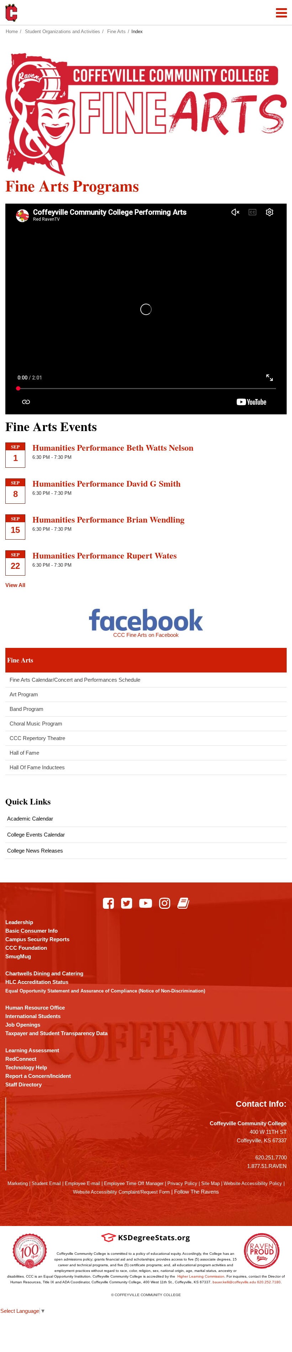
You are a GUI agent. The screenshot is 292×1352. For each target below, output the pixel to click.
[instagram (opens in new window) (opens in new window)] (164, 903)
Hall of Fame (24, 753)
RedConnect (20, 1059)
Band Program (26, 709)
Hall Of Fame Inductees (37, 767)
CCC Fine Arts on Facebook (146, 635)
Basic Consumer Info (31, 931)
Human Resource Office (35, 1008)
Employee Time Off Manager (133, 1183)
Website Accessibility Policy (253, 1183)
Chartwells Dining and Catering (44, 973)
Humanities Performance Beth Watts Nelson (112, 447)
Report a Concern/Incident (38, 1076)
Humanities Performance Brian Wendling (108, 519)
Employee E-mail (82, 1183)
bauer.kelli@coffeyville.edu (234, 1282)
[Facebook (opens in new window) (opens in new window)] (108, 903)
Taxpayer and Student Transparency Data (56, 1033)
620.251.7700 (271, 1157)
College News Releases (35, 851)
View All (15, 585)
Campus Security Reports (37, 939)
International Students (33, 1016)
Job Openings (22, 1025)
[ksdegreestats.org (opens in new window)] (145, 1237)
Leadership (19, 922)
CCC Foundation (26, 948)
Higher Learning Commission (200, 1276)
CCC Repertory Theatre (37, 738)
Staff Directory (23, 1084)
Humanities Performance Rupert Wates (104, 555)
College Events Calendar (36, 835)
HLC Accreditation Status (36, 982)
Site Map (210, 1183)
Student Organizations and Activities (62, 31)
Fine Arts (116, 31)
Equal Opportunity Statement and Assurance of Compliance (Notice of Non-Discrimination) (105, 991)
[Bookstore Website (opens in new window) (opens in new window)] (183, 903)
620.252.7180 (269, 1282)
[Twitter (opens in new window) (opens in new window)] (126, 903)
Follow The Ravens (196, 1192)
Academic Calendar (30, 819)
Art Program (24, 694)
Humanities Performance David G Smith (106, 483)
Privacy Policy (182, 1183)
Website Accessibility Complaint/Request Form (121, 1192)
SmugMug (18, 956)
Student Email (46, 1183)
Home (12, 31)
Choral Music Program (36, 723)
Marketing (17, 1183)
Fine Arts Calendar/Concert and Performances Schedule (75, 680)
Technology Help (26, 1067)
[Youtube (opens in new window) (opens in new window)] (145, 903)
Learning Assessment (32, 1050)
